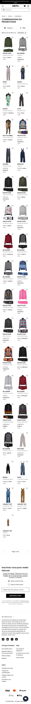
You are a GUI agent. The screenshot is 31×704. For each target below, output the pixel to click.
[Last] (28, 551)
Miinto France (8, 616)
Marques (4, 658)
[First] (3, 551)
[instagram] (3, 639)
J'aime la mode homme (16, 584)
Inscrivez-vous (15, 595)
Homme (10, 16)
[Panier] (28, 6)
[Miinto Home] (15, 6)
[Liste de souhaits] (24, 6)
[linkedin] (7, 639)
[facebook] (16, 639)
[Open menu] (3, 6)
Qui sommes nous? (7, 648)
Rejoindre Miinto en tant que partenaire (7, 652)
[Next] (25, 552)
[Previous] (5, 552)
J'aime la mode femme (16, 581)
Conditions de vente (7, 668)
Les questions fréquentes (20, 649)
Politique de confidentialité (6, 671)
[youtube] (12, 639)
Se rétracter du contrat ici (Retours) (22, 654)
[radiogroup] (15, 582)
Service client (20, 657)
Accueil (3, 16)
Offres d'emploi (6, 655)
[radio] (9, 581)
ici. (22, 603)
